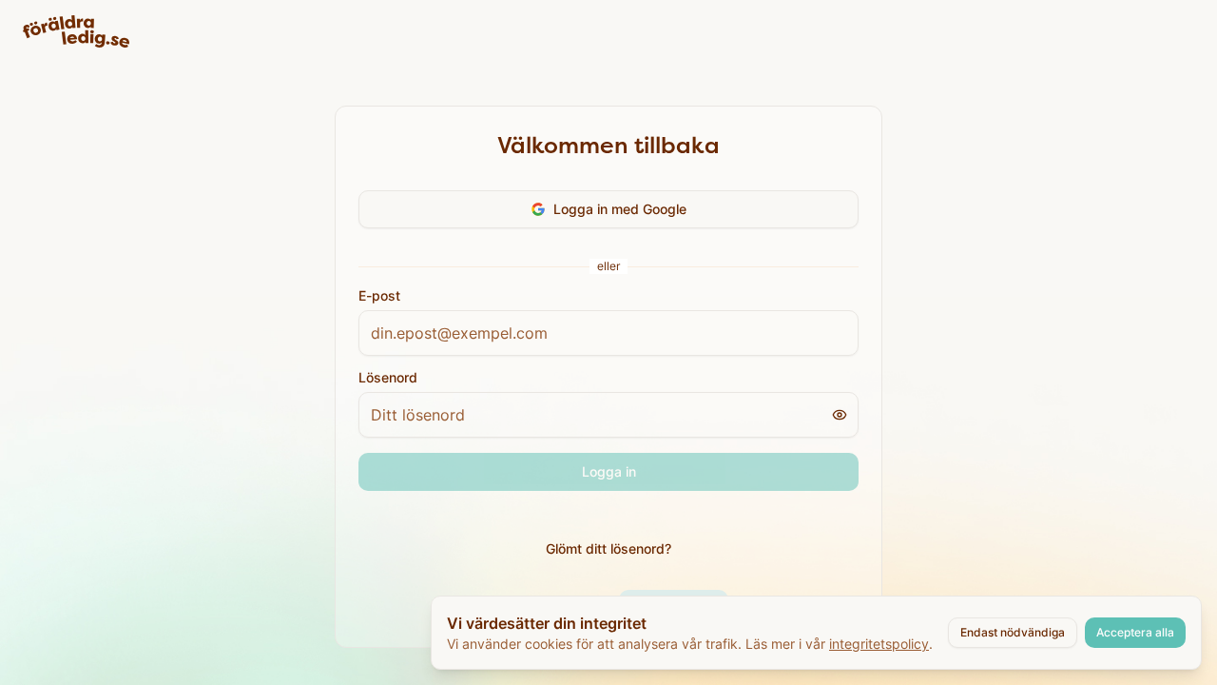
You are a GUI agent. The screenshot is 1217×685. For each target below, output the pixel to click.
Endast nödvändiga (1012, 632)
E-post (379, 296)
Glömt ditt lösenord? (608, 548)
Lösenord (387, 377)
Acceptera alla (1135, 632)
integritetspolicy (879, 644)
